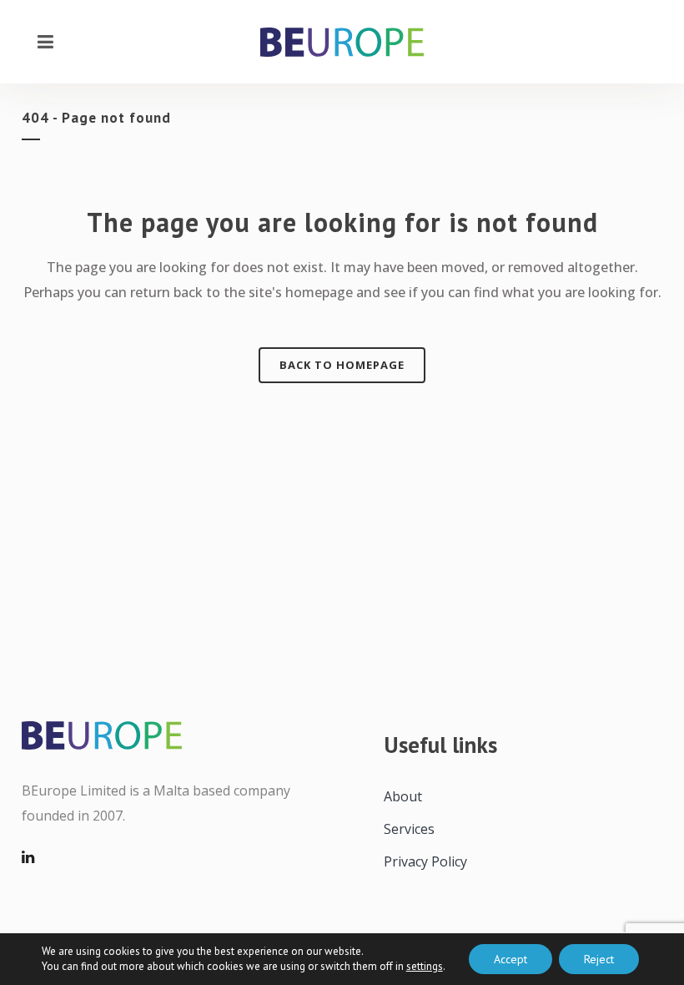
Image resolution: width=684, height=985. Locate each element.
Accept (510, 959)
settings (424, 966)
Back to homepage (342, 364)
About (403, 796)
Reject (599, 959)
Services (409, 829)
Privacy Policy (425, 861)
